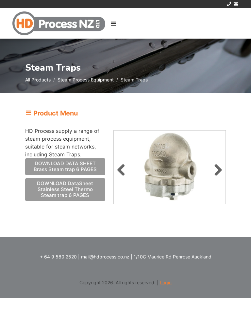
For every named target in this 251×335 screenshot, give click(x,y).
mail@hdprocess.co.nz (105, 256)
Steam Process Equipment (86, 79)
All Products (38, 79)
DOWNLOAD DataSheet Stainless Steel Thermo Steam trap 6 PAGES (65, 189)
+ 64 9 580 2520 (58, 256)
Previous (123, 169)
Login (166, 282)
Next (215, 169)
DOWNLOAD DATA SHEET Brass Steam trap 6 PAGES (65, 166)
